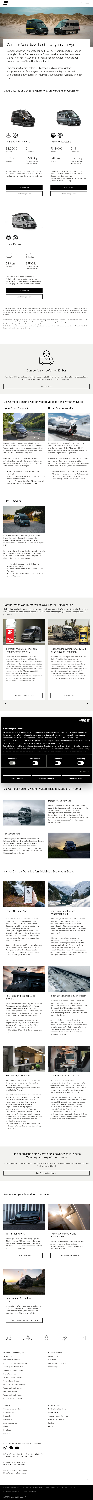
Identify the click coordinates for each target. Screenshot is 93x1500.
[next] (88, 704)
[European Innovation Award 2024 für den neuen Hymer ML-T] (24, 632)
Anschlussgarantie (10, 1423)
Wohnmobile (7, 1356)
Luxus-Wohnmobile (10, 1391)
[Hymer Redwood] (24, 220)
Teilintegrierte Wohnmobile (13, 1367)
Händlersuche (8, 1412)
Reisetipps (52, 1360)
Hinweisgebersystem (11, 1491)
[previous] (5, 704)
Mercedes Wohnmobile (11, 1360)
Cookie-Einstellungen (28, 1491)
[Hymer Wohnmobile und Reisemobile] (69, 1217)
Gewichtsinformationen (11, 1488)
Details (83, 771)
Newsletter (7, 1434)
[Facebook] (11, 1448)
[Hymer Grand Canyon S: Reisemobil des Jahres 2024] (69, 632)
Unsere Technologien (11, 1381)
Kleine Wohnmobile (10, 1374)
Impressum (27, 1488)
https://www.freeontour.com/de (14, 1473)
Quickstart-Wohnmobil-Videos (14, 1384)
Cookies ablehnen (17, 778)
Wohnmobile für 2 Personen (13, 1395)
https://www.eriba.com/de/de (14, 1465)
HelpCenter (7, 1430)
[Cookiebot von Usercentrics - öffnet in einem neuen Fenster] (80, 720)
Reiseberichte (53, 1356)
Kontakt (6, 1426)
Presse (50, 1426)
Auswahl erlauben (46, 778)
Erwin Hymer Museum (56, 1419)
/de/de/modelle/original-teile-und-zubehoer (19, 1456)
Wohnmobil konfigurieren (12, 1388)
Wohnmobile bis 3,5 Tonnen (13, 1377)
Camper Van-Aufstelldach (12, 1398)
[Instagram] (5, 1448)
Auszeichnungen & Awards (58, 1416)
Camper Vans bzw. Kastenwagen (15, 1363)
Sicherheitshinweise (52, 1488)
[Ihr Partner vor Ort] (24, 1217)
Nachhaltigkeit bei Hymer (57, 1409)
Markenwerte (53, 1412)
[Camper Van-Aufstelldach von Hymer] (24, 1282)
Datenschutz (38, 1488)
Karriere (51, 1423)
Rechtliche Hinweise (69, 1488)
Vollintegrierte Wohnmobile (13, 1370)
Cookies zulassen (76, 778)
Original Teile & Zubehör (12, 1409)
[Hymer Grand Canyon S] (24, 117)
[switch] (35, 763)
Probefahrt (7, 1416)
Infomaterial (7, 1419)
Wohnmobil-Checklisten (57, 1363)
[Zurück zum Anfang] (88, 1479)
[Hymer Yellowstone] (69, 117)
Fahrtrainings (53, 1367)
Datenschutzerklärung (80, 749)
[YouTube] (17, 1448)
